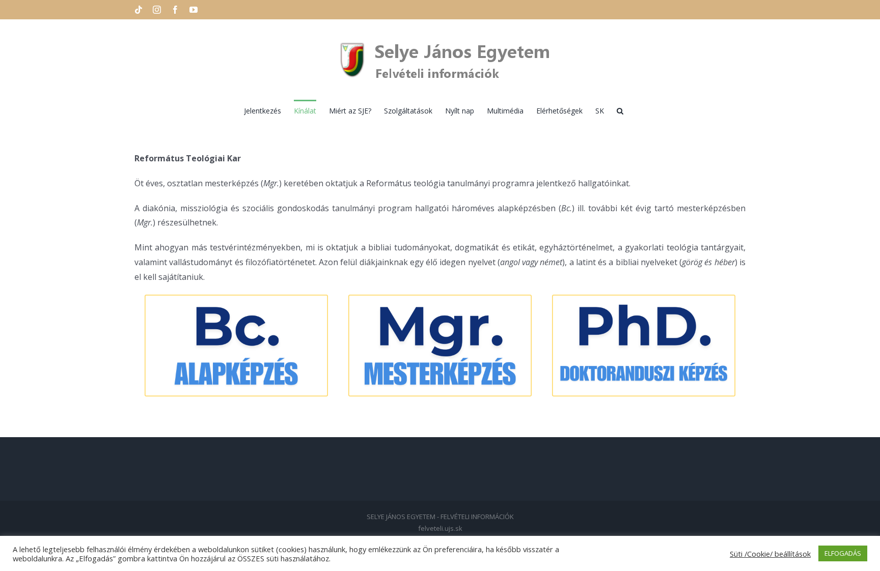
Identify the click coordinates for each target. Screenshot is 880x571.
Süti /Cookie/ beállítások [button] (770, 553)
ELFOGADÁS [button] (842, 553)
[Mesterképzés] (440, 298)
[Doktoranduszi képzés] (643, 298)
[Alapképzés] (236, 298)
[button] (620, 110)
